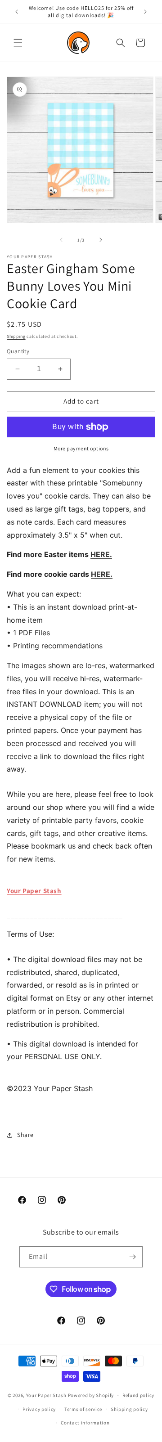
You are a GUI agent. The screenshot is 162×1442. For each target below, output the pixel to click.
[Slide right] (101, 240)
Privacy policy (39, 1409)
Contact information (85, 1423)
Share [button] (25, 1135)
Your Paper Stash (34, 890)
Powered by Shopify (91, 1395)
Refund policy (138, 1395)
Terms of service (83, 1409)
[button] (18, 43)
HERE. (101, 554)
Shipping (16, 336)
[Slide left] (61, 240)
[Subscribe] (132, 1256)
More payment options (81, 448)
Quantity (18, 351)
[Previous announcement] (17, 12)
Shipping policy (129, 1409)
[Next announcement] (145, 12)
